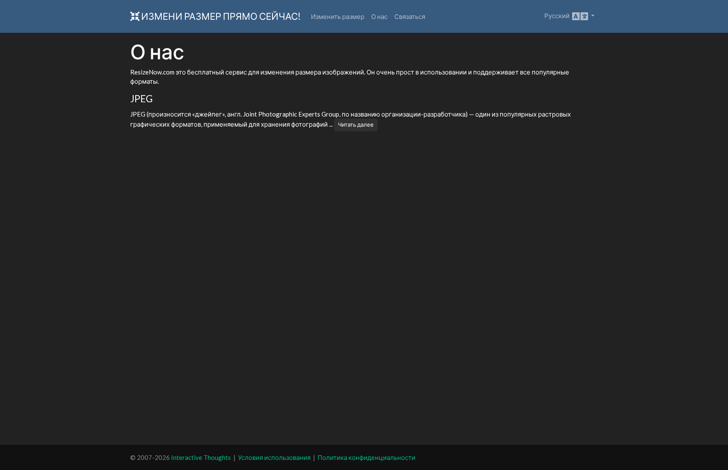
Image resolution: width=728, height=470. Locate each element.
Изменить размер (337, 16)
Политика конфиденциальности (366, 457)
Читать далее (356, 124)
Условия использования (274, 457)
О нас (379, 16)
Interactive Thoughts (201, 457)
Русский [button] (558, 15)
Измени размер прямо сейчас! (220, 16)
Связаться (409, 16)
